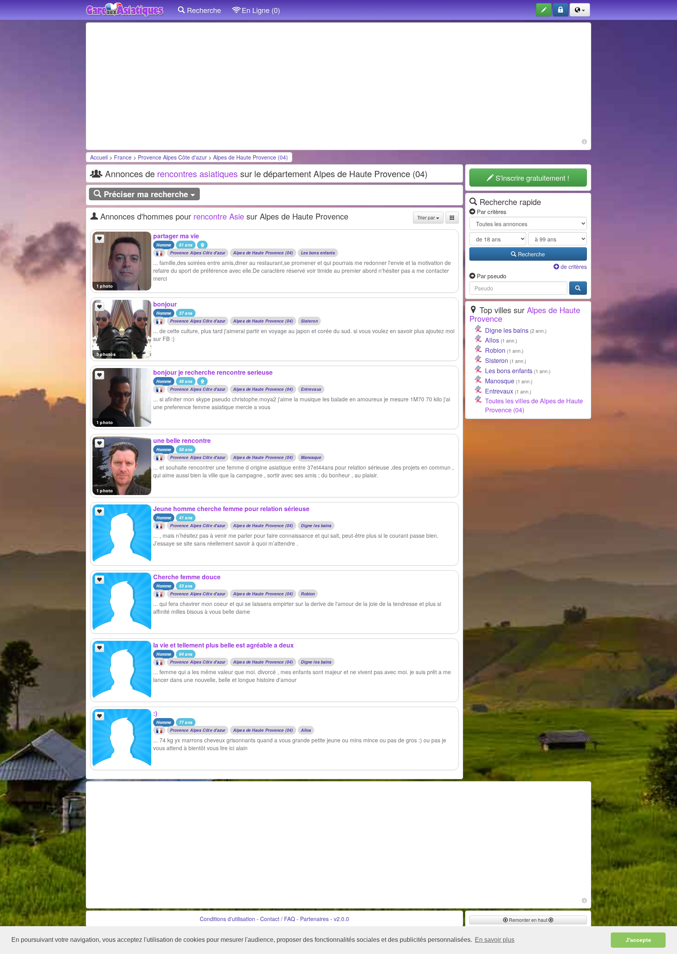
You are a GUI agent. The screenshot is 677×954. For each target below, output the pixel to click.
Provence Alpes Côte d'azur (172, 157)
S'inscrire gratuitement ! (531, 177)
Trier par (426, 217)
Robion (308, 594)
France (123, 157)
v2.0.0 (341, 919)
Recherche (203, 10)
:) (155, 713)
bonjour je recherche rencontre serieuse (213, 372)
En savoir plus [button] (494, 939)
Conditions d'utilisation (227, 919)
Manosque (311, 458)
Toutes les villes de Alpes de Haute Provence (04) (534, 405)
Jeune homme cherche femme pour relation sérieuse (231, 508)
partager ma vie (176, 235)
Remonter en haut (528, 919)
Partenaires (314, 919)
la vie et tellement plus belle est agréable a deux (223, 644)
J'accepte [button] (638, 940)
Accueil (99, 157)
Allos (306, 730)
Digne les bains (316, 526)
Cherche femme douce (187, 576)
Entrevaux (311, 389)
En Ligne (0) (260, 10)
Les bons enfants (318, 253)
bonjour (165, 303)
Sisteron (309, 321)
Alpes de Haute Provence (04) (250, 157)
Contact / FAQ (277, 919)
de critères (573, 266)
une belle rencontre (182, 440)
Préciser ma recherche (145, 194)
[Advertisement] (338, 81)
